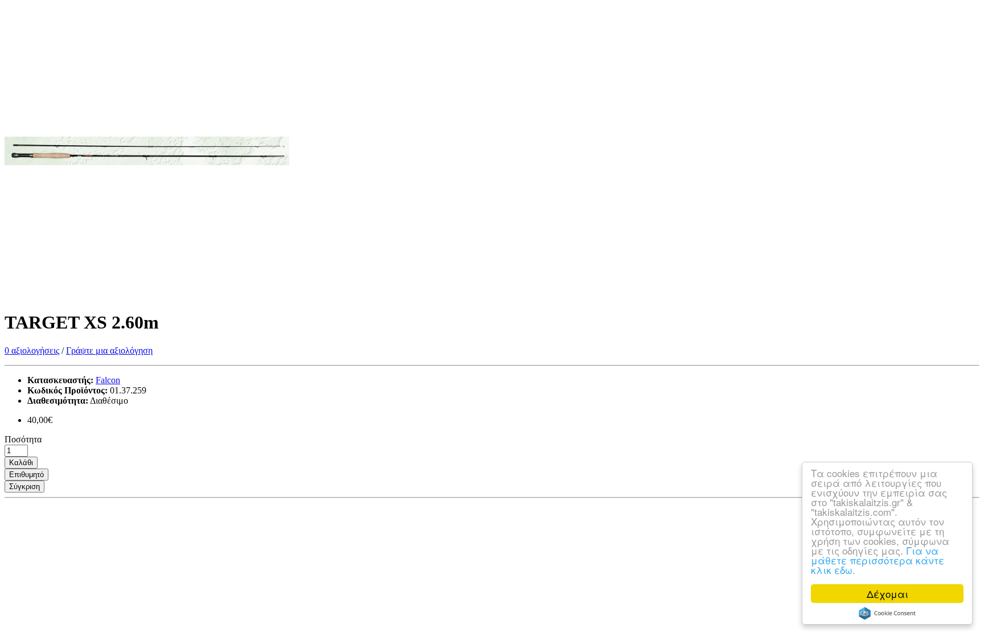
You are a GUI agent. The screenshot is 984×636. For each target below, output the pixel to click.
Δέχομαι (887, 593)
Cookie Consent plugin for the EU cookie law (887, 613)
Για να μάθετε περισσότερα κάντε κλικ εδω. (877, 560)
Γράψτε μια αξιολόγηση (109, 350)
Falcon (108, 380)
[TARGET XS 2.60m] (147, 294)
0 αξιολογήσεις (32, 350)
